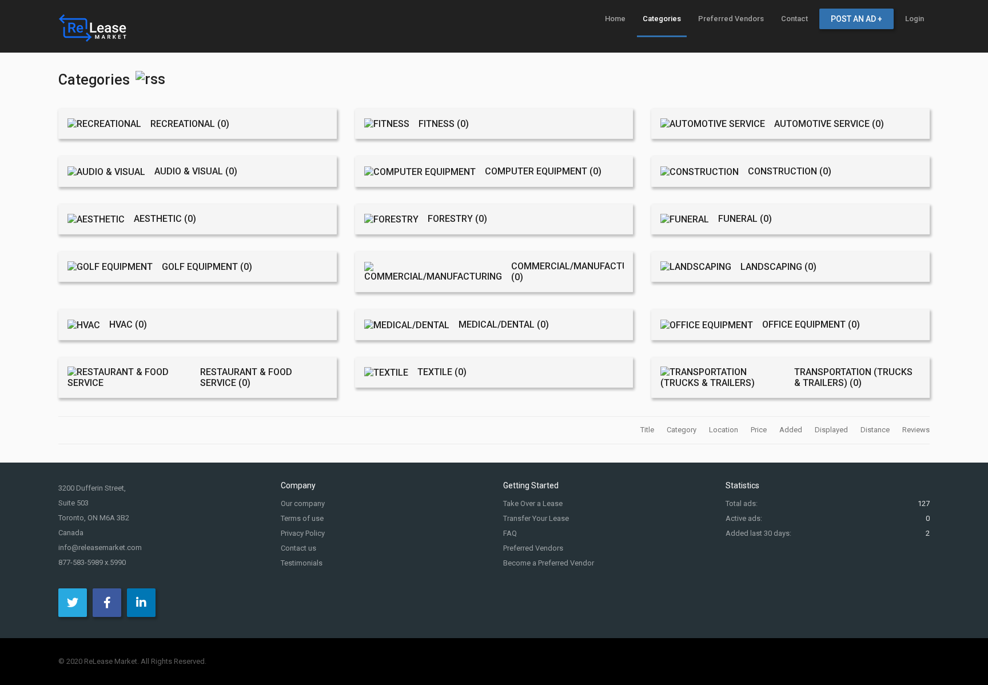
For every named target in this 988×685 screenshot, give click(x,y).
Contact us (298, 548)
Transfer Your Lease (536, 518)
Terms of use (302, 518)
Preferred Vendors (533, 548)
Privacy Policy (303, 533)
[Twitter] (72, 603)
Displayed (832, 429)
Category (682, 429)
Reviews (916, 429)
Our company (303, 503)
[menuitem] (615, 18)
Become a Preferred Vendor (548, 563)
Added (791, 429)
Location (724, 429)
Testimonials (301, 563)
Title (648, 429)
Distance (875, 429)
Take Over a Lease (533, 503)
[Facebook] (107, 603)
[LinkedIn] (141, 603)
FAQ (510, 533)
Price (759, 429)
